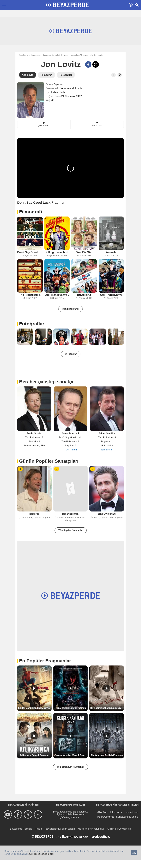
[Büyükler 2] (84, 275)
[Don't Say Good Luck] (30, 233)
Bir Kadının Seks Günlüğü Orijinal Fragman (107, 708)
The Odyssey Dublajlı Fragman (107, 755)
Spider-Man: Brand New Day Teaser (35, 708)
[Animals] (111, 233)
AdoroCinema (105, 816)
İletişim (38, 829)
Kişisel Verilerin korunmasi (91, 829)
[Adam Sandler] (107, 408)
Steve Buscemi (70, 433)
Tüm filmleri (70, 449)
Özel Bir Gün (84, 252)
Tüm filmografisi (70, 309)
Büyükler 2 (84, 294)
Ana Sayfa (23, 55)
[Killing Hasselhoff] (57, 233)
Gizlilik (110, 829)
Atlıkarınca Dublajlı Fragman (34, 755)
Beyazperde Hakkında (21, 829)
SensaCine (131, 812)
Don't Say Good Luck (30, 252)
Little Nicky (107, 445)
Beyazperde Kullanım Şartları (60, 829)
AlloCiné (102, 812)
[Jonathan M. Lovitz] (30, 100)
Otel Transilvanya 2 (57, 294)
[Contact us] (38, 814)
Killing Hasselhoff (57, 252)
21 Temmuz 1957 (71, 96)
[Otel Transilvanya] (111, 275)
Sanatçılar (35, 55)
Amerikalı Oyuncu (60, 55)
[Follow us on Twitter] (28, 814)
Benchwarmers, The (34, 445)
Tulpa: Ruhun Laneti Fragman (70, 708)
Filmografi (30, 211)
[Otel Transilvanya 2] (57, 275)
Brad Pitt (34, 513)
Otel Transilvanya (111, 294)
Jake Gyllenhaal (107, 513)
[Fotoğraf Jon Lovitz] (25, 337)
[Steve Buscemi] (70, 408)
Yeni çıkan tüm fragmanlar (70, 767)
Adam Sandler (107, 433)
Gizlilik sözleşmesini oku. (41, 854)
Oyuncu (46, 55)
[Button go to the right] (120, 75)
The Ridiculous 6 (30, 294)
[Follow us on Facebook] (18, 814)
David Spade (34, 433)
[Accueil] (67, 5)
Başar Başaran (70, 513)
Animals (111, 252)
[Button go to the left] (113, 75)
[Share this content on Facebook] (88, 64)
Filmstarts (116, 812)
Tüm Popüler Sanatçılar (70, 530)
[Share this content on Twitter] (95, 64)
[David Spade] (34, 408)
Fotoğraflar (31, 324)
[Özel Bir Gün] (84, 233)
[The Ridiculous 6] (30, 275)
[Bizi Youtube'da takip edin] (8, 814)
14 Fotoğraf (71, 354)
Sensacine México (127, 816)
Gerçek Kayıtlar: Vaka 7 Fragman (71, 755)
